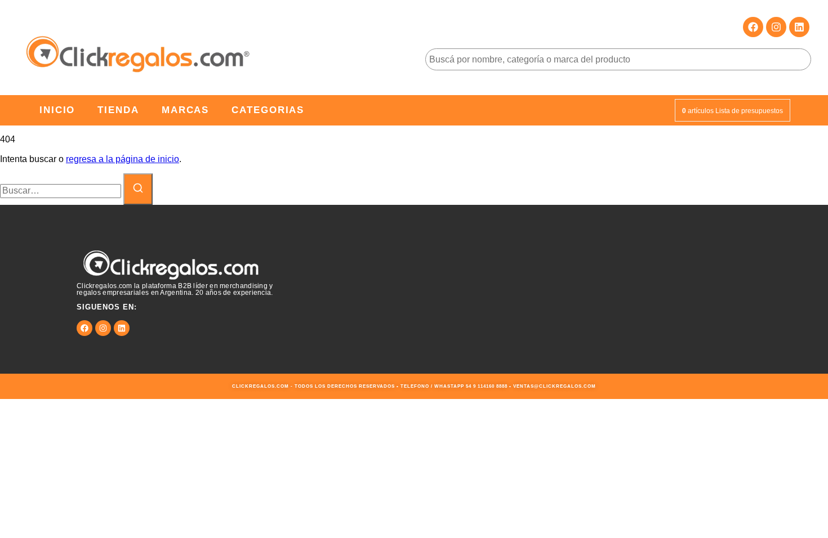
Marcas (185, 110)
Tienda (118, 110)
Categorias (268, 110)
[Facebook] (753, 27)
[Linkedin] (799, 27)
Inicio (57, 110)
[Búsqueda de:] (61, 190)
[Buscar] (138, 189)
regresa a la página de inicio (122, 159)
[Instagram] (776, 27)
